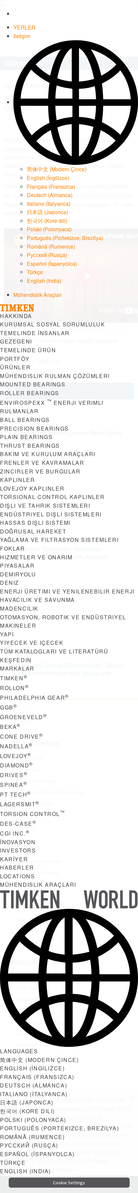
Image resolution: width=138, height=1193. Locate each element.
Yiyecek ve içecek (31, 642)
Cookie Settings (69, 1183)
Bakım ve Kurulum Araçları (47, 454)
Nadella (16, 746)
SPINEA (13, 785)
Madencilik (19, 608)
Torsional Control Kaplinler (52, 497)
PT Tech (15, 794)
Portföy (14, 359)
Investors (18, 850)
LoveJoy (15, 756)
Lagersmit (20, 804)
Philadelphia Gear (34, 697)
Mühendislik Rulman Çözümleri (55, 376)
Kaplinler (17, 480)
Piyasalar (17, 565)
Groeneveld (23, 717)
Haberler (17, 867)
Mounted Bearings (33, 384)
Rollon (14, 688)
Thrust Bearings (30, 445)
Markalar (17, 668)
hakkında (16, 316)
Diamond (16, 765)
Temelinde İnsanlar (35, 333)
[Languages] (75, 102)
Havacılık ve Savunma (37, 600)
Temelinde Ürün (28, 350)
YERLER (24, 27)
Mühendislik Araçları (37, 295)
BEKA (10, 727)
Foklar (12, 548)
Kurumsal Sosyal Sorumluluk (52, 324)
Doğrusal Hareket (33, 531)
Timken (13, 678)
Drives (13, 775)
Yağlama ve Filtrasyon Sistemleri (59, 540)
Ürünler (15, 367)
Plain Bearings (26, 437)
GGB (8, 707)
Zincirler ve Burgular (40, 471)
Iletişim (21, 36)
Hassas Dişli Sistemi (35, 522)
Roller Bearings (29, 393)
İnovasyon (18, 842)
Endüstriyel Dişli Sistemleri (51, 514)
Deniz (9, 582)
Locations (17, 876)
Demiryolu (18, 574)
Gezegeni (16, 341)
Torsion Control (32, 814)
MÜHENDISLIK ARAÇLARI (38, 884)
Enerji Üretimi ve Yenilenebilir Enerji (67, 591)
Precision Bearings (34, 428)
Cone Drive (21, 736)
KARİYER (14, 859)
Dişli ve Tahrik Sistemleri (45, 505)
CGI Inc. (14, 833)
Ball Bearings (25, 420)
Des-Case (18, 823)
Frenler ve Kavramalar (42, 462)
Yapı (7, 634)
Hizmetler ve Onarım (36, 557)
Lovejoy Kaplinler (32, 488)
